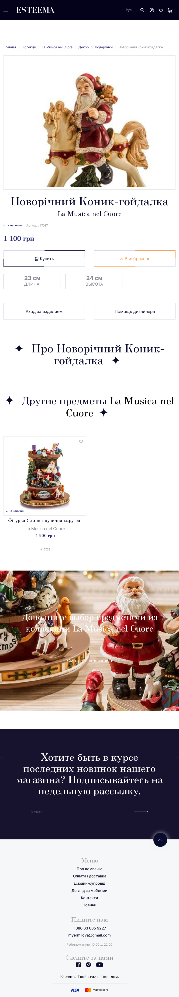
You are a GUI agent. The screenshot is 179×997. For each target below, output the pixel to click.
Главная (10, 47)
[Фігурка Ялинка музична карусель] (45, 475)
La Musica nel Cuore (57, 47)
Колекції (29, 47)
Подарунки (104, 47)
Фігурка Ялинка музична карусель (45, 521)
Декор (84, 47)
